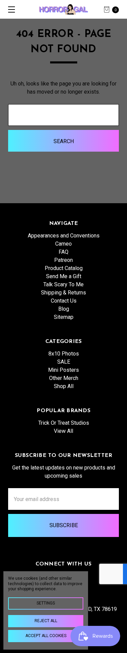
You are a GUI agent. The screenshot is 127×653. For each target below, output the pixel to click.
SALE (63, 362)
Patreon (63, 260)
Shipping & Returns (63, 292)
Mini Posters (63, 370)
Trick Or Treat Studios (63, 423)
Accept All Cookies (45, 635)
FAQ (63, 252)
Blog (63, 309)
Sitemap (63, 317)
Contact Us (64, 300)
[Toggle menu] (9, 9)
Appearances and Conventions (64, 235)
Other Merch (63, 378)
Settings (46, 603)
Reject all (46, 620)
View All (63, 431)
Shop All (63, 386)
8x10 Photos (63, 353)
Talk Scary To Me (63, 284)
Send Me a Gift (63, 276)
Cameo (63, 244)
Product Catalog (64, 268)
